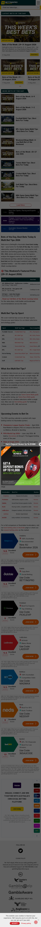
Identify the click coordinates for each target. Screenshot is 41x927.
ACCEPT (15, 923)
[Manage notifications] (36, 922)
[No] (38, 920)
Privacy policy (26, 923)
